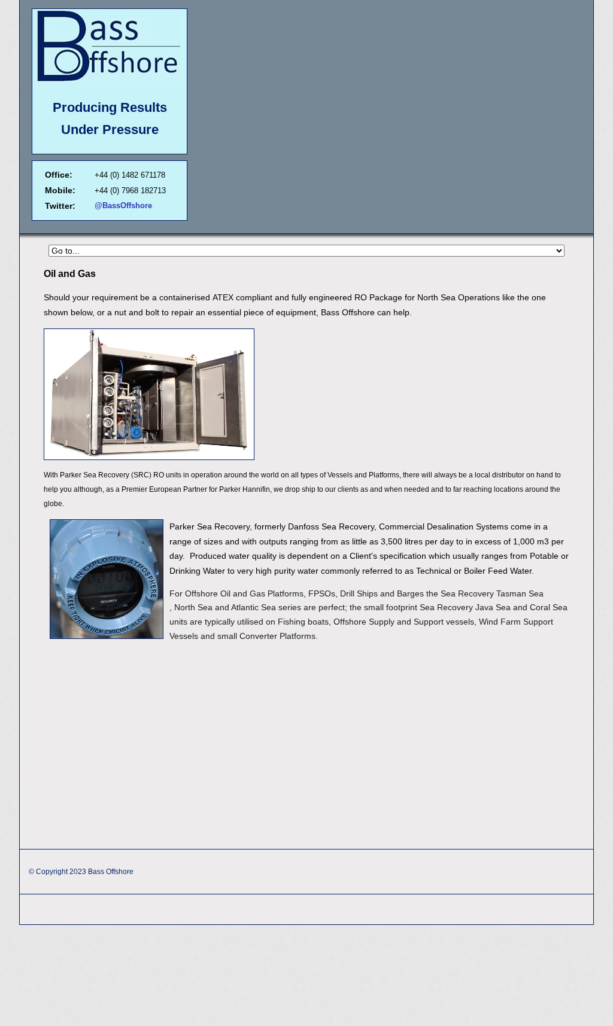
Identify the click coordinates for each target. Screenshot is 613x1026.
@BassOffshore (123, 205)
